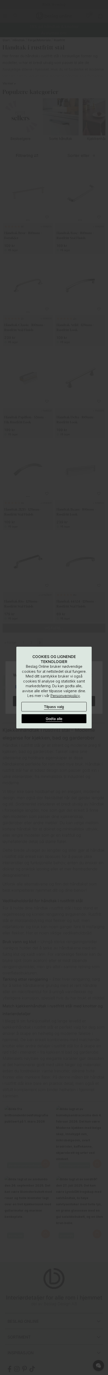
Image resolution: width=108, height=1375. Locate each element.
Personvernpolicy (65, 695)
